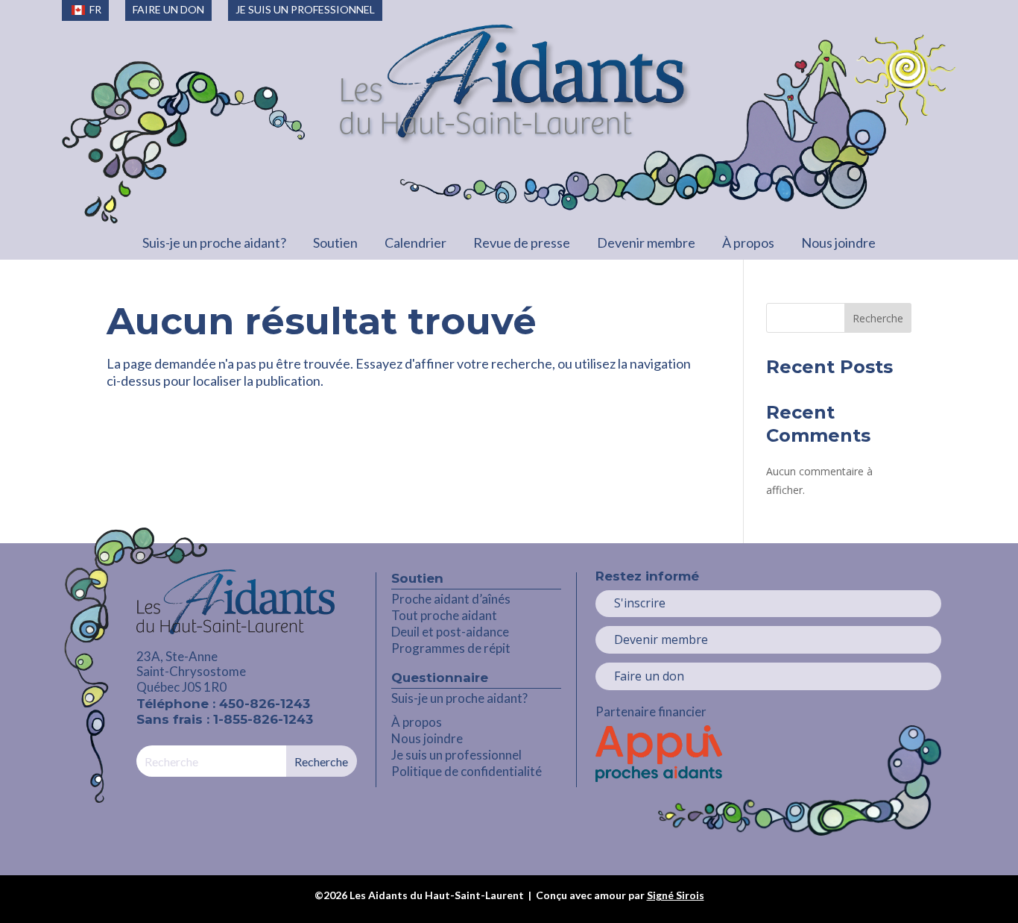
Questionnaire (439, 677)
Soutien (335, 242)
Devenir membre (646, 242)
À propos (748, 242)
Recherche (878, 318)
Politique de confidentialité (466, 771)
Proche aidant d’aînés (450, 599)
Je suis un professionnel (456, 755)
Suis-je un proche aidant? (214, 242)
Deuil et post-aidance (450, 631)
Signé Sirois (675, 895)
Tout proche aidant (444, 615)
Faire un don (649, 676)
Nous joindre (838, 242)
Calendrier (415, 242)
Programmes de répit (450, 648)
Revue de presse (521, 242)
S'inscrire (640, 603)
